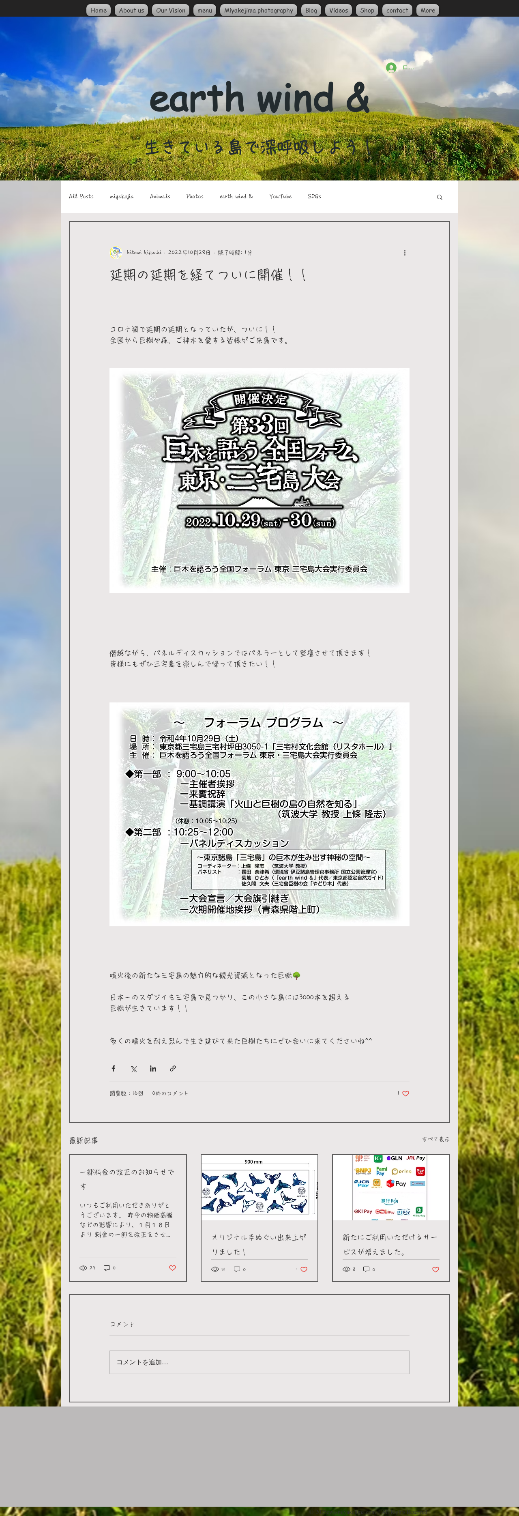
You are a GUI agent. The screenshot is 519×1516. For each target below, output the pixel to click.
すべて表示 (436, 1139)
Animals (160, 196)
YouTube (281, 196)
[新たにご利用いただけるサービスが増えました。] (391, 1187)
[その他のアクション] (405, 253)
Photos (195, 196)
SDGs (314, 196)
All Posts (81, 196)
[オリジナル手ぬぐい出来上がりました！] (260, 1187)
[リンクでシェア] (173, 1068)
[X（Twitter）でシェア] (133, 1068)
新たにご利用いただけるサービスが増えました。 (390, 1245)
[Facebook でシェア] (113, 1068)
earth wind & (236, 196)
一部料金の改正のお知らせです (126, 1179)
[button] (440, 196)
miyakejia (122, 196)
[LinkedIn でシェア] (153, 1068)
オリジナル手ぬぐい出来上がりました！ (258, 1245)
